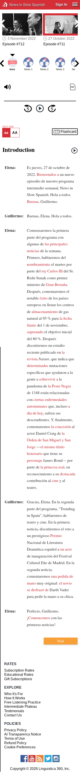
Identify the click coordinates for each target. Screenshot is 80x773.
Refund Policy (15, 743)
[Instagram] (56, 758)
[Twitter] (48, 758)
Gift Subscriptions (18, 679)
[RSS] (40, 758)
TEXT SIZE (8, 127)
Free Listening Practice (22, 702)
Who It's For (13, 694)
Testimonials (14, 711)
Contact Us (13, 715)
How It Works (14, 698)
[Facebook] (24, 758)
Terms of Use (14, 738)
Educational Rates (18, 674)
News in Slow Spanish (11, 5)
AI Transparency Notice (22, 734)
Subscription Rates (19, 670)
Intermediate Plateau (20, 706)
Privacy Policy (15, 730)
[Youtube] (32, 758)
